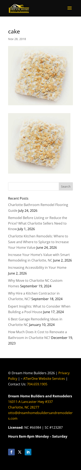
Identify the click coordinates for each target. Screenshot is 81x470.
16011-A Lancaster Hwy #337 (30, 401)
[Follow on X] (19, 452)
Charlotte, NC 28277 (23, 407)
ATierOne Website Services (44, 378)
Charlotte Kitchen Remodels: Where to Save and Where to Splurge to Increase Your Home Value (38, 242)
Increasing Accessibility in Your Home (37, 267)
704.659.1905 (37, 384)
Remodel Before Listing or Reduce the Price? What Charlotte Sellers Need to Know (37, 223)
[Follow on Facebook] (11, 452)
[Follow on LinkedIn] (28, 452)
